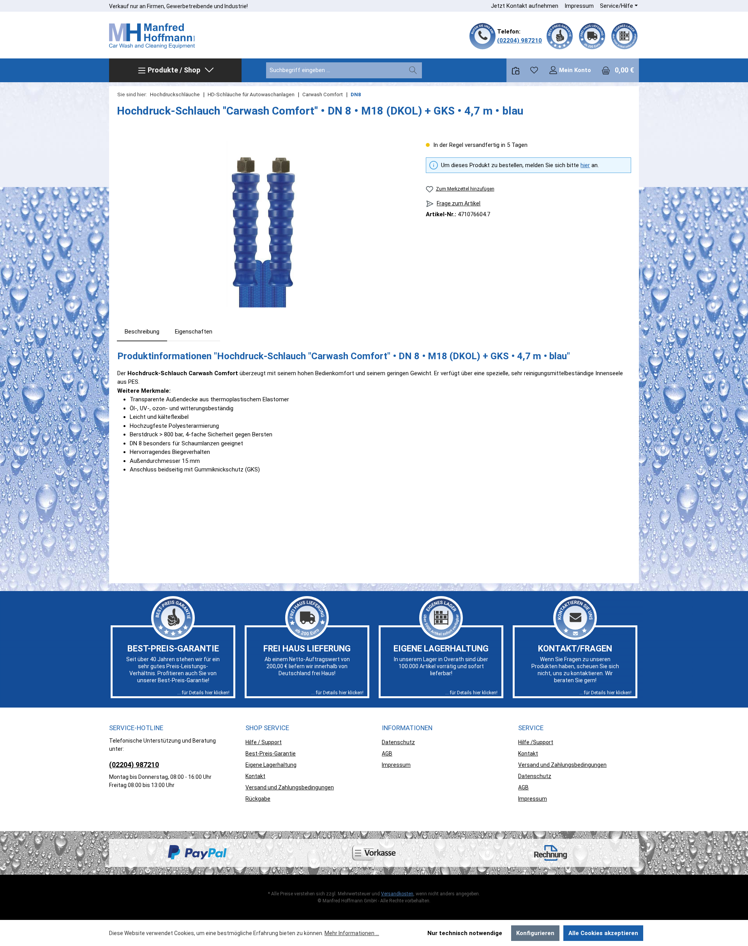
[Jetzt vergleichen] (515, 70)
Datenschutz (398, 742)
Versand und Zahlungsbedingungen (289, 787)
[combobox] (335, 70)
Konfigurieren (535, 933)
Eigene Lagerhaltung (270, 765)
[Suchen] (413, 70)
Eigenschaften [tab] (193, 331)
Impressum (579, 5)
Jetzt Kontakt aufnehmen (524, 5)
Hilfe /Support (535, 742)
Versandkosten (397, 894)
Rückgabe (257, 799)
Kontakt (255, 776)
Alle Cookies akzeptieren (603, 933)
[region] (263, 224)
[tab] (142, 331)
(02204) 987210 (519, 40)
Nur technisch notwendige (464, 933)
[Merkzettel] (534, 70)
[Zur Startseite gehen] (152, 36)
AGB (387, 753)
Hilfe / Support (263, 742)
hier (585, 165)
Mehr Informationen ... (352, 933)
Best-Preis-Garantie (270, 753)
